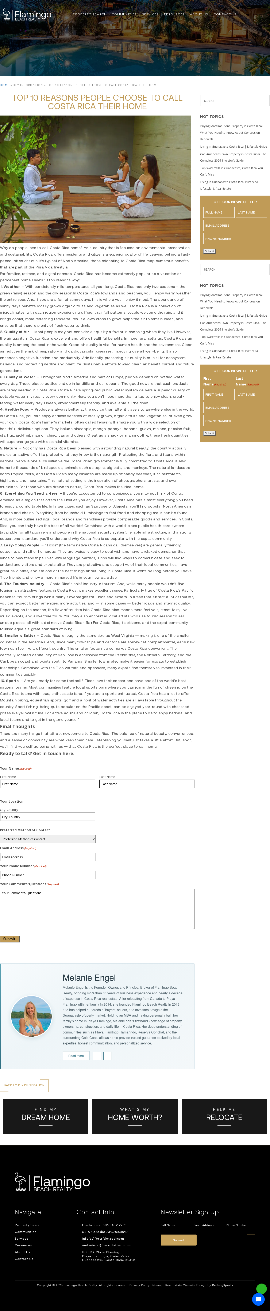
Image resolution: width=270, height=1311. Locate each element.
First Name (8, 777)
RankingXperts (222, 1285)
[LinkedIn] (97, 1056)
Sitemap (157, 1285)
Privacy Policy (140, 1285)
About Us (199, 14)
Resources (174, 14)
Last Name (107, 777)
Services (150, 14)
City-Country (9, 809)
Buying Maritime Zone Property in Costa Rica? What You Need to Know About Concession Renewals (231, 132)
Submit (9, 939)
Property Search (90, 14)
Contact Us (225, 14)
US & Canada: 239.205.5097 (105, 1232)
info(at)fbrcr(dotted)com (103, 1238)
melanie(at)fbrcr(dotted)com (106, 1245)
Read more (76, 1055)
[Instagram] (107, 1056)
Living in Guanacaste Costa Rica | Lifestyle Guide (233, 146)
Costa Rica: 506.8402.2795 (104, 1225)
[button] (258, 1299)
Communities (124, 14)
